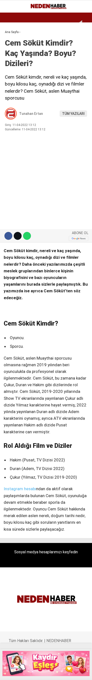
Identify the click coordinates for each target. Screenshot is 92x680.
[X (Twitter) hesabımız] (21, 672)
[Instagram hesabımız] (32, 672)
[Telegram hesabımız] (62, 672)
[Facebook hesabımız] (11, 672)
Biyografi (15, 50)
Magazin (15, 80)
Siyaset (14, 90)
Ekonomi (14, 40)
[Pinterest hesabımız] (52, 672)
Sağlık (13, 100)
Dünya (12, 60)
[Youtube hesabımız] (42, 672)
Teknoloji (16, 110)
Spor (11, 70)
